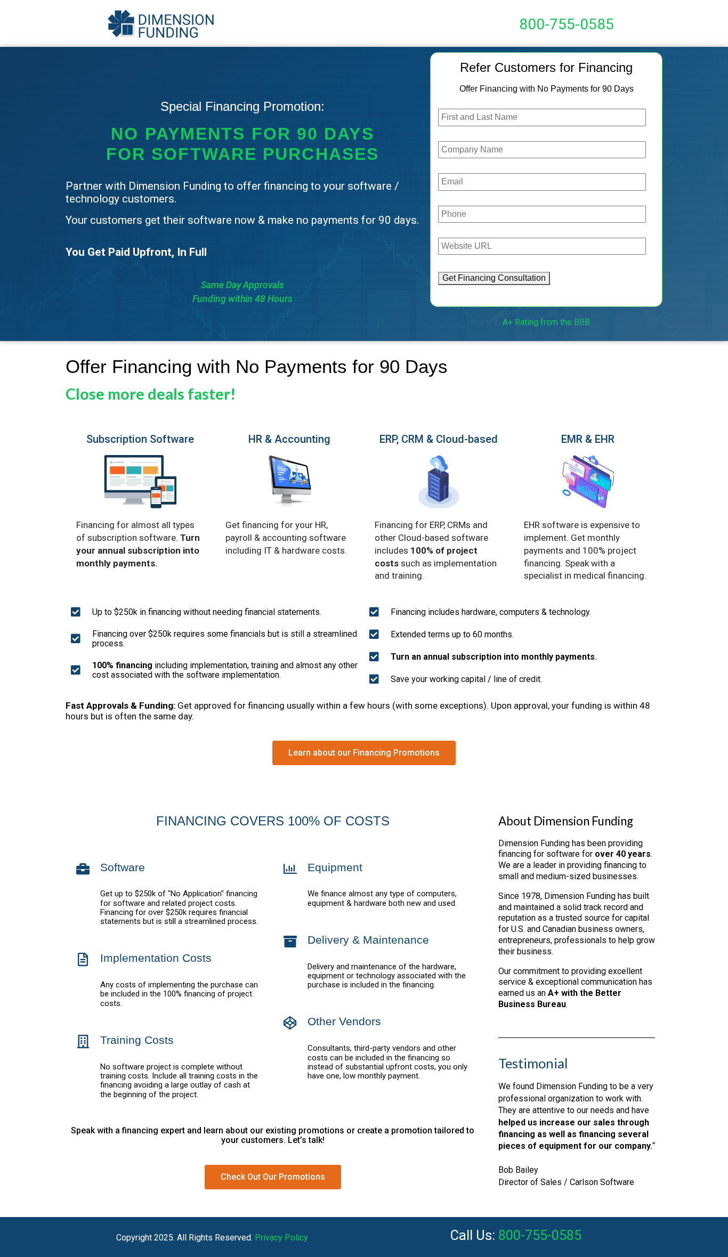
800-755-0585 (566, 24)
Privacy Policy (281, 1237)
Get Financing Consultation (494, 277)
